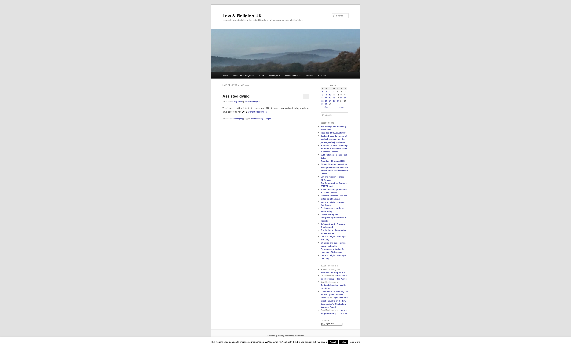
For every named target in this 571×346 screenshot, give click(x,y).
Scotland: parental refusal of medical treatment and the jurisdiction (334, 138)
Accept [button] (333, 341)
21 (345, 97)
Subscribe (322, 75)
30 (326, 103)
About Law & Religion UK (244, 75)
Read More (354, 341)
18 (334, 97)
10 (330, 94)
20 (341, 97)
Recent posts (274, 75)
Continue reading (257, 111)
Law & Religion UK (242, 15)
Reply (267, 118)
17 (330, 97)
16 (326, 97)
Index (261, 75)
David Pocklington (252, 101)
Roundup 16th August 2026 (333, 161)
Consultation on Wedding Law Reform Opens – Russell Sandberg (334, 294)
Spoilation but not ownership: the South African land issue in (334, 148)
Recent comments (293, 75)
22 (322, 100)
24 (330, 100)
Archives (309, 75)
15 (322, 97)
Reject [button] (343, 341)
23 (326, 100)
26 (338, 100)
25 (334, 100)
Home (225, 75)
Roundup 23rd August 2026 (333, 132)
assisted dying (236, 118)
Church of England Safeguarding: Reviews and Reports (333, 217)
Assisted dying (236, 96)
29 (322, 103)
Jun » (341, 107)
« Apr (326, 107)
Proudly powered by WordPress (291, 335)
